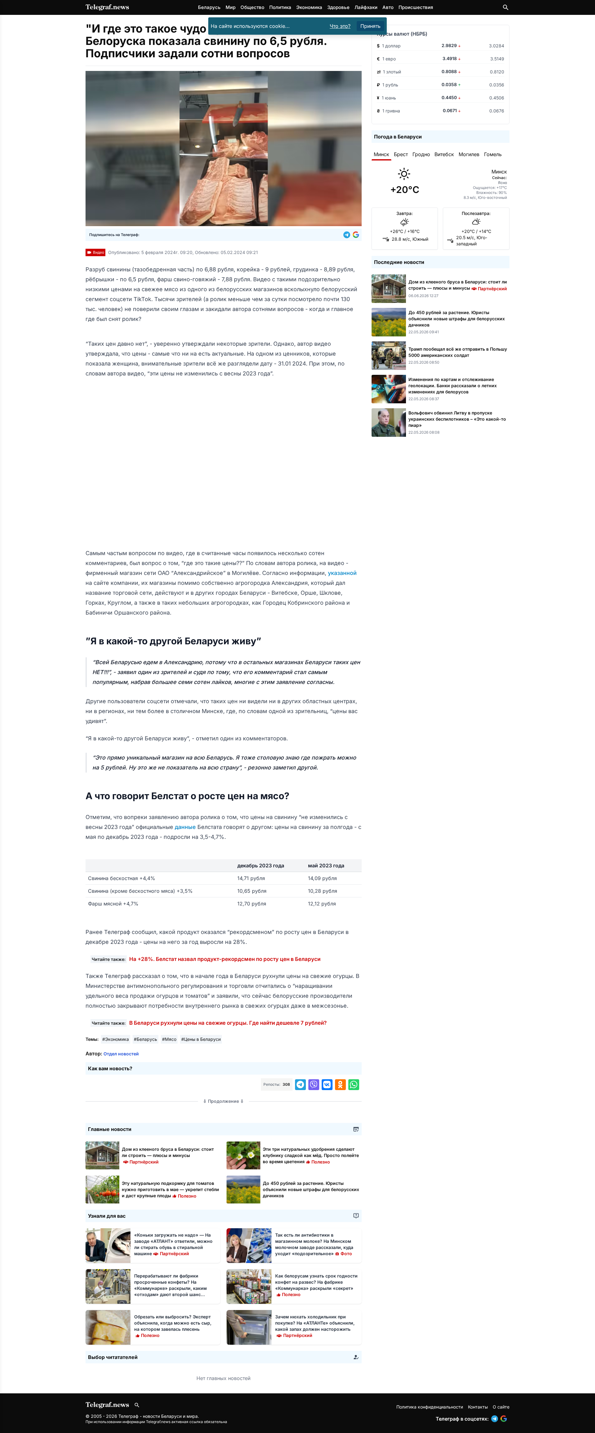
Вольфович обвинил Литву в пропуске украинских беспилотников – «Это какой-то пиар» (457, 419)
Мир (231, 7)
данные (186, 827)
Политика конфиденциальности (429, 1406)
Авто (388, 7)
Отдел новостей (121, 1053)
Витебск (444, 154)
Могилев (469, 154)
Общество (252, 7)
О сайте (501, 1406)
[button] (348, 234)
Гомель (493, 154)
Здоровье (338, 7)
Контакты (478, 1406)
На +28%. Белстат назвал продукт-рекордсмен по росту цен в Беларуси (224, 959)
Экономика (309, 7)
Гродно (421, 154)
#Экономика (115, 1039)
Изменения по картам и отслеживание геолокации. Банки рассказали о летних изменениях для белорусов (452, 385)
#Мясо (169, 1039)
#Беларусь (145, 1039)
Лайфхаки (366, 7)
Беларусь (209, 7)
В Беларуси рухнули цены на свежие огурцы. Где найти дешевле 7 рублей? (228, 1023)
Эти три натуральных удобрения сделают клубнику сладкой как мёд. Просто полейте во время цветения (311, 1155)
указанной (342, 573)
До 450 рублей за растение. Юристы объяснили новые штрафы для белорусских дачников (311, 1189)
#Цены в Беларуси (201, 1039)
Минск (381, 154)
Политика (280, 7)
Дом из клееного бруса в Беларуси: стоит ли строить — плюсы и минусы (168, 1155)
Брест (401, 154)
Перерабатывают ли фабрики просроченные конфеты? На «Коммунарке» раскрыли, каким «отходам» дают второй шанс (170, 1288)
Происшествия (416, 7)
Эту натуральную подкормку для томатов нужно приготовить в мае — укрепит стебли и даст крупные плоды (170, 1189)
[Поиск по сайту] (505, 7)
